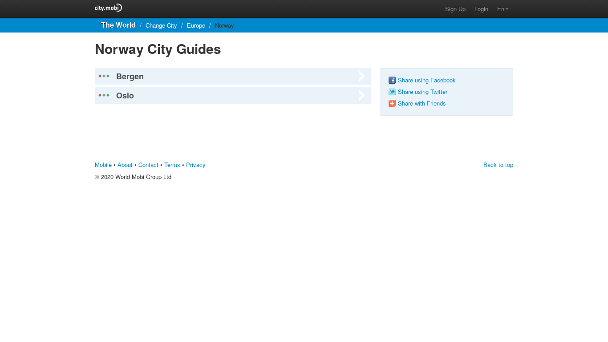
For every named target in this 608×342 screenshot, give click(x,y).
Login (481, 8)
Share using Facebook (427, 80)
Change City (161, 25)
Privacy (196, 164)
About (125, 164)
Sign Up (455, 8)
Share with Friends (422, 103)
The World (118, 25)
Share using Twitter (422, 91)
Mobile (103, 164)
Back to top (498, 164)
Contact (148, 164)
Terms (172, 164)
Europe (196, 25)
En (500, 8)
